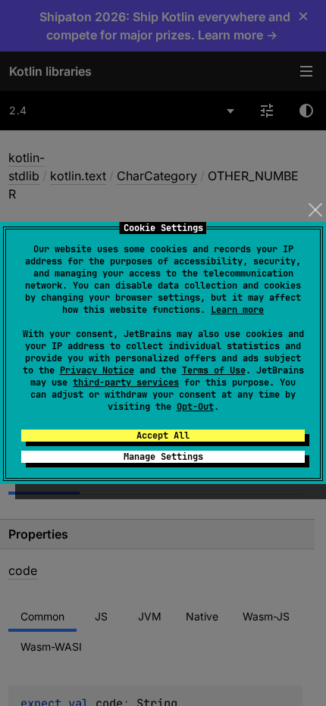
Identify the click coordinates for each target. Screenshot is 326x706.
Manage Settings (163, 457)
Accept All (163, 436)
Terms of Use (214, 370)
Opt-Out (195, 407)
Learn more (237, 310)
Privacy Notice (97, 370)
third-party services (126, 382)
